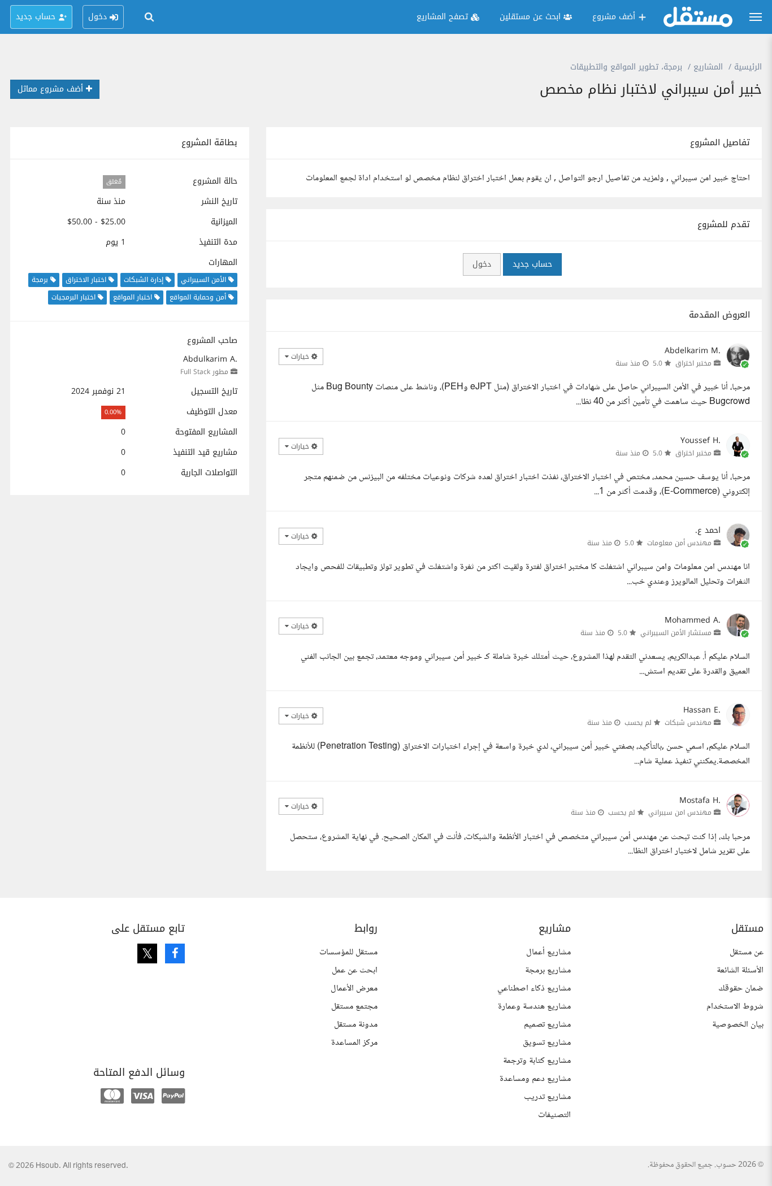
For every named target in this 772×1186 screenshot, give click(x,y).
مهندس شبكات (688, 722)
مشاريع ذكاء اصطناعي (534, 988)
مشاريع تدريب (547, 1097)
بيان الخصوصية (738, 1024)
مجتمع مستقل (354, 1006)
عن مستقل (747, 952)
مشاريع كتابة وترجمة (537, 1060)
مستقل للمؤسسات (348, 952)
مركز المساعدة (354, 1042)
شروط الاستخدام (735, 1006)
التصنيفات (554, 1115)
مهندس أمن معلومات (679, 543)
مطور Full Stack (204, 372)
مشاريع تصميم (547, 1024)
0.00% (113, 412)
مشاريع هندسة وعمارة (534, 1006)
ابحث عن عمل (355, 970)
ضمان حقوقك (741, 988)
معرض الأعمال (354, 988)
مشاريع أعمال (548, 952)
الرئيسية (748, 67)
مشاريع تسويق (547, 1042)
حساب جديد (532, 264)
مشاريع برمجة (548, 970)
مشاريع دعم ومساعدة (535, 1079)
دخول (481, 264)
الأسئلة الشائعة (740, 970)
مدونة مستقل (356, 1024)
